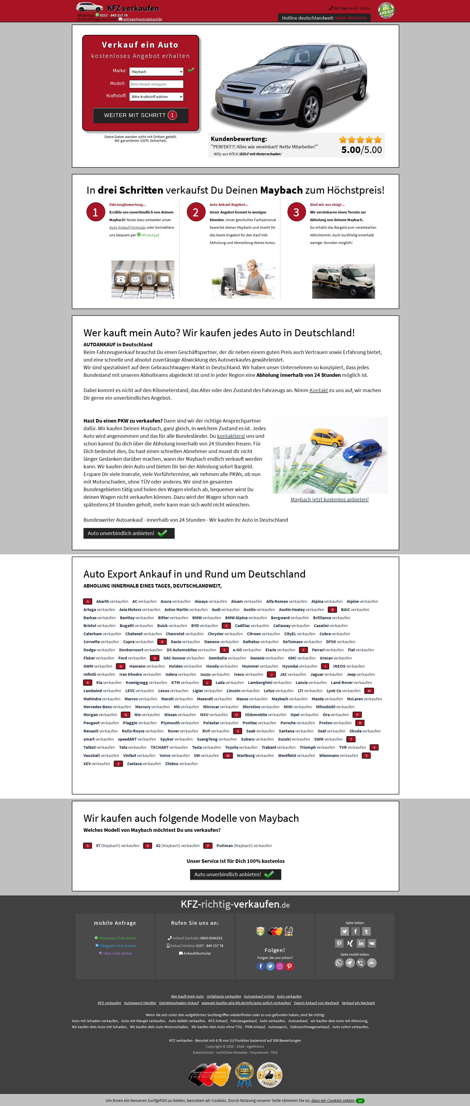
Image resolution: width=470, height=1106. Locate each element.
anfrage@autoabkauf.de (142, 19)
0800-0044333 (211, 938)
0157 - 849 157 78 (114, 15)
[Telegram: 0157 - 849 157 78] (97, 945)
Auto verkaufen (289, 996)
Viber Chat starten (117, 953)
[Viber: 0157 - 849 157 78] (100, 953)
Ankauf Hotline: (182, 945)
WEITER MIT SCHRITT (139, 115)
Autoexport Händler (140, 1002)
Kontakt (319, 390)
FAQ (274, 1052)
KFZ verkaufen (133, 8)
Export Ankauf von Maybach (316, 1002)
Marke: (119, 70)
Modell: (117, 83)
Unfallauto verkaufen (224, 996)
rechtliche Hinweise (231, 1052)
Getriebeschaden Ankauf (179, 1002)
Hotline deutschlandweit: (324, 18)
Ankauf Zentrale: (185, 938)
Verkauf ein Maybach (358, 1002)
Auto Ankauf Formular (127, 227)
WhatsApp (149, 235)
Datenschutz (203, 1052)
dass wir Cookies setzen (333, 1100)
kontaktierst (231, 435)
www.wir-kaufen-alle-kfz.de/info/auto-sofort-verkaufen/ (246, 1002)
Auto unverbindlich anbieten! (121, 533)
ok (360, 1101)
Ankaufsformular (197, 953)
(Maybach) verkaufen (118, 845)
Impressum (259, 1052)
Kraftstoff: (116, 95)
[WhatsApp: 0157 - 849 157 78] (97, 15)
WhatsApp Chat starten (118, 938)
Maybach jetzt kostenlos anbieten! (330, 499)
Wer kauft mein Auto (187, 996)
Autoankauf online (259, 996)
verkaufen (112, 601)
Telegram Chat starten (118, 945)
